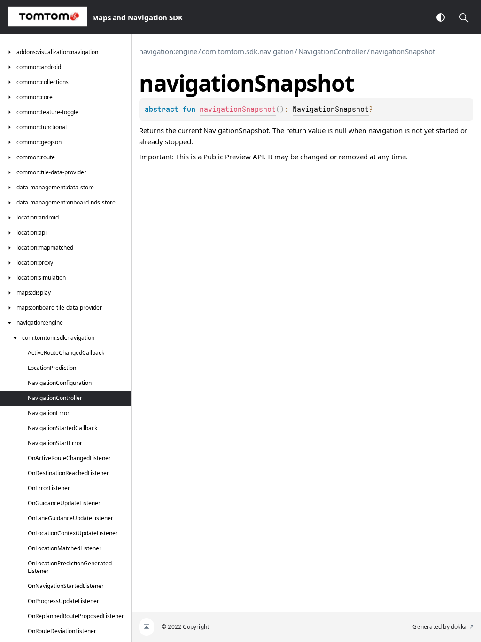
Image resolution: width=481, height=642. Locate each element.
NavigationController (332, 51)
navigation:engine (168, 51)
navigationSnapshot (403, 51)
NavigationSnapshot (331, 109)
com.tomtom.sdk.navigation (248, 51)
